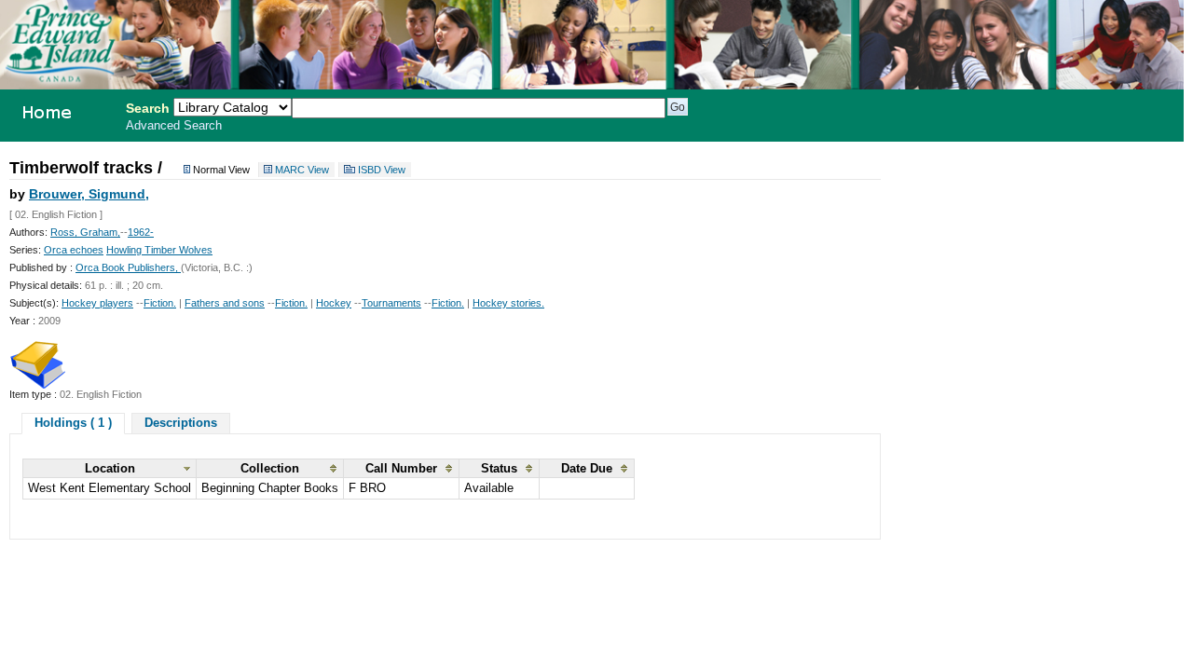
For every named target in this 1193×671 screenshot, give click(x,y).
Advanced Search (174, 125)
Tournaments (391, 302)
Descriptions (180, 423)
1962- (141, 232)
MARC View (302, 169)
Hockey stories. (508, 302)
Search (148, 108)
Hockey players (97, 302)
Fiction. (160, 302)
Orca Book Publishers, (128, 267)
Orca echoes (73, 249)
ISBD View (381, 169)
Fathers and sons (225, 302)
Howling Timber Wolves (159, 249)
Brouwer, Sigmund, (89, 193)
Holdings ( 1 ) (73, 423)
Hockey (333, 302)
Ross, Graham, (85, 232)
